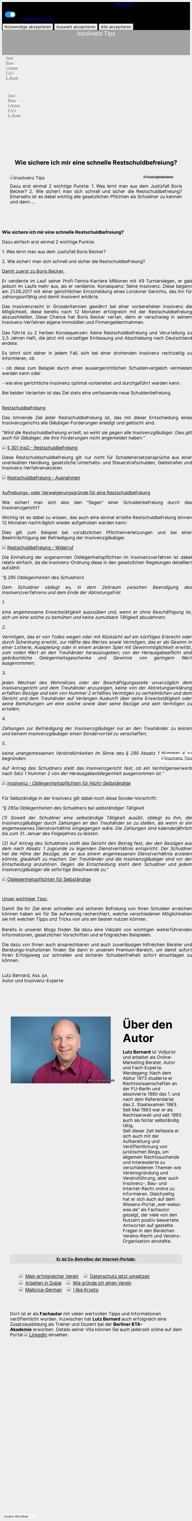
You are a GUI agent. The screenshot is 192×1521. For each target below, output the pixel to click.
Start (9, 58)
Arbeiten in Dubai (43, 1283)
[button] (96, 1258)
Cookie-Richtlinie (16, 1516)
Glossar (12, 68)
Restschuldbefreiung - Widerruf (40, 547)
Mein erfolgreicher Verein (52, 1276)
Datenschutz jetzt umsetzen (120, 1276)
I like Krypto (85, 1289)
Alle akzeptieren (116, 26)
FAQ (10, 73)
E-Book (12, 78)
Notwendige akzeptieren (27, 26)
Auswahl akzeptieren (76, 26)
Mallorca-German (43, 1289)
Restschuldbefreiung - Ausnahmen (43, 477)
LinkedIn (38, 1334)
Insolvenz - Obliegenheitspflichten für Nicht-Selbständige (69, 783)
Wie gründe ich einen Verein (102, 1283)
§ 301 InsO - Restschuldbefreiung (42, 447)
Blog (10, 63)
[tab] (96, 1258)
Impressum (125, 4)
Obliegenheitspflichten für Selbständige (49, 879)
